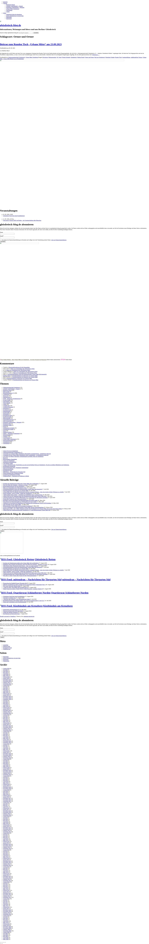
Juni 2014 (5, 852)
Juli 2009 (5, 933)
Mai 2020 (5, 763)
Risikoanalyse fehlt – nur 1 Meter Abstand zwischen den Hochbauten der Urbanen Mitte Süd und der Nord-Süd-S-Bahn (32, 508)
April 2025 (5, 691)
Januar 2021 (6, 752)
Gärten (8, 11)
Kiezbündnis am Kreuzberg (58, 605)
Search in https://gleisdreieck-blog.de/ (9, 32)
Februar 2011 (6, 907)
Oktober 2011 (6, 896)
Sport (4, 430)
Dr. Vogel (59, 57)
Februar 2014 (6, 858)
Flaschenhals (6, 401)
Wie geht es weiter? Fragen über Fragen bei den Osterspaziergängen (19, 575)
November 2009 (7, 928)
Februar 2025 (6, 693)
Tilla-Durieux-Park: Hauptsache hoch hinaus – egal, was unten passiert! (20, 566)
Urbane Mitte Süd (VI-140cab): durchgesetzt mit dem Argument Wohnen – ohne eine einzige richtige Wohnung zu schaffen (33, 492)
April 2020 (5, 764)
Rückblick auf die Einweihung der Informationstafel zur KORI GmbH (20, 500)
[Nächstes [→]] (2, 943)
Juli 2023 (5, 716)
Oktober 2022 (6, 728)
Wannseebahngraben (8, 440)
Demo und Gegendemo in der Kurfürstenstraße (14, 602)
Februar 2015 (6, 841)
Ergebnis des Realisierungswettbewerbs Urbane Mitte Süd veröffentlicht (20, 483)
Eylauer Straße (6, 400)
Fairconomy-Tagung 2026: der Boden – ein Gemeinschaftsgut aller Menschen (22, 220)
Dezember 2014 (7, 844)
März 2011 (5, 905)
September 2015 (7, 831)
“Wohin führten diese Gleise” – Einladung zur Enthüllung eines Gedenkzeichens (23, 494)
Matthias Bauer (7, 375)
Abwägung (45, 57)
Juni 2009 (5, 935)
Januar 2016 (6, 826)
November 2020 (7, 755)
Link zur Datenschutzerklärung (58, 240)
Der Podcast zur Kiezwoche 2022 (11, 613)
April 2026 (5, 674)
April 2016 (5, 822)
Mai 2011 (5, 903)
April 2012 (5, 887)
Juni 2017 (5, 804)
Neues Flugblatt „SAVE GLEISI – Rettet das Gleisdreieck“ (17, 493)
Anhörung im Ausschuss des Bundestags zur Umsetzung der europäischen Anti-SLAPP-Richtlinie (27, 503)
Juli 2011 (5, 900)
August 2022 (6, 731)
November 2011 (7, 894)
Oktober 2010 (6, 912)
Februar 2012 (6, 890)
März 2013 (5, 872)
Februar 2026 (6, 677)
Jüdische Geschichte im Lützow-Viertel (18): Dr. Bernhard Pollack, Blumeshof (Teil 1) (24, 584)
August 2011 (6, 898)
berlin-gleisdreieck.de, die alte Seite (15, 16)
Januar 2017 (6, 809)
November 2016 (7, 812)
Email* (1, 236)
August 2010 (6, 915)
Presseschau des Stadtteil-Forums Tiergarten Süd (15, 583)
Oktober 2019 (6, 773)
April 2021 (5, 748)
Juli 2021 (5, 745)
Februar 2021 (6, 751)
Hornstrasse (6, 408)
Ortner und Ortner (89, 57)
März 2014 (5, 857)
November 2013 (7, 862)
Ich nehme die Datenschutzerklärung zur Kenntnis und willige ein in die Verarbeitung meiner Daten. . (34, 240)
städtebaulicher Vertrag (136, 57)
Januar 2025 (6, 695)
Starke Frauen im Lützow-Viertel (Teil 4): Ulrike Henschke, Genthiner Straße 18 (23, 588)
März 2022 (5, 738)
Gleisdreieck (74, 57)
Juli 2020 (5, 760)
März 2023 (5, 721)
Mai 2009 (5, 936)
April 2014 (5, 855)
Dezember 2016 (7, 811)
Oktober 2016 (6, 813)
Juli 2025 (5, 686)
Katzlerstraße (6, 412)
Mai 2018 (5, 792)
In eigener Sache (7, 409)
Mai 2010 (5, 919)
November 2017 (7, 799)
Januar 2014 (6, 859)
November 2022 (7, 727)
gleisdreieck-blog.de (10, 25)
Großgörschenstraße (8, 407)
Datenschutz (6, 661)
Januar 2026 (6, 678)
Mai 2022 (5, 735)
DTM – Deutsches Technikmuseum (12, 398)
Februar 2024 (6, 707)
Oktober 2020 (6, 756)
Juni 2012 (5, 884)
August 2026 (6, 668)
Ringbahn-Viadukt (110, 57)
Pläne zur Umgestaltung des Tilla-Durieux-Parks (23, 368)
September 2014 (7, 848)
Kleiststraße (6, 414)
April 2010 (5, 921)
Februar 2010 (6, 924)
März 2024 (5, 706)
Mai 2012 (5, 886)
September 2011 (7, 897)
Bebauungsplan (52, 57)
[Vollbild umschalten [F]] (3, 942)
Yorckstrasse (9, 10)
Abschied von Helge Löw (9, 597)
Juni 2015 (5, 836)
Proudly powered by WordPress (8, 616)
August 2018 (6, 790)
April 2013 (5, 871)
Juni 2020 (5, 762)
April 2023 (5, 720)
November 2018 (7, 788)
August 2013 (6, 866)
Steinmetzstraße (7, 435)
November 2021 (7, 741)
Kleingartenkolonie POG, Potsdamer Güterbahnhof (15, 467)
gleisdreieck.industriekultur (9, 462)
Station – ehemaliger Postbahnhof (11, 433)
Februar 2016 (6, 824)
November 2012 (7, 877)
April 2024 (5, 704)
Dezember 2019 (7, 770)
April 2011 (5, 904)
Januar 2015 (6, 843)
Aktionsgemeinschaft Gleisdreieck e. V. (12, 452)
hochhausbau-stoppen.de (9, 466)
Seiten (4, 13)
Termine (5, 436)
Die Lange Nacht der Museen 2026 (11, 586)
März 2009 (5, 939)
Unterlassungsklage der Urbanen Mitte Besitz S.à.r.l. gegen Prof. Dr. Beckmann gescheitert (25, 497)
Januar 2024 (6, 709)
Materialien (9, 17)
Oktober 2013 (6, 864)
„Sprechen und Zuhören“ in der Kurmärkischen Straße (16, 599)
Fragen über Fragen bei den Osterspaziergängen (15, 499)
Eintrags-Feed (6, 646)
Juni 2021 (5, 746)
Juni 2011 (5, 901)
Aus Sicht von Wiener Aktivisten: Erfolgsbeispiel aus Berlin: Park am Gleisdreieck (23, 456)
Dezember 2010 (7, 910)
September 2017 (7, 801)
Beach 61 (5, 458)
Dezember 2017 (7, 798)
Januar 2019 (6, 785)
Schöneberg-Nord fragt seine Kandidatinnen (14, 596)
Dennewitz (5, 396)
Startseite (5, 2)
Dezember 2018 (7, 787)
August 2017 (6, 802)
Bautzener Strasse (10, 4)
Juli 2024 (5, 700)
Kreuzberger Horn (7, 415)
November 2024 (7, 697)
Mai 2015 (5, 837)
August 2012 (6, 882)
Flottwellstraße (6, 403)
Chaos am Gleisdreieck (8, 460)
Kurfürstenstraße (7, 416)
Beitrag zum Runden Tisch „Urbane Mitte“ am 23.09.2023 (31, 44)
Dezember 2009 (7, 926)
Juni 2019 (5, 778)
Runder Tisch (118, 57)
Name (1, 521)
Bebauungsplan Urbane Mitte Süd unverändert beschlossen (17, 506)
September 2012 (7, 880)
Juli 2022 (5, 732)
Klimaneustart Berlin (8, 469)
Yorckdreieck (6, 442)
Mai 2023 (5, 718)
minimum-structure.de (29, 616)
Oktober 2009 (6, 929)
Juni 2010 (5, 918)
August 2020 (6, 759)
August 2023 (6, 714)
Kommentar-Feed (7, 647)
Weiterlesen (95, 54)
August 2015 (6, 833)
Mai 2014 (5, 854)
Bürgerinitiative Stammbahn (10, 459)
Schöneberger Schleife (8, 428)
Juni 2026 (5, 671)
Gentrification (6, 405)
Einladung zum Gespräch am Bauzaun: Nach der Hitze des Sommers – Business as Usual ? (25, 564)
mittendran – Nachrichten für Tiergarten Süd (86, 579)
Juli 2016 (5, 817)
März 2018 (5, 794)
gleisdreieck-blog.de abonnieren (14, 14)
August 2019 (6, 776)
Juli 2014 (5, 851)
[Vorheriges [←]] (0, 943)
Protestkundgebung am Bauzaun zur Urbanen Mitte (25, 375)
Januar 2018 (6, 797)
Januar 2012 (6, 891)
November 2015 (7, 829)
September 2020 (7, 757)
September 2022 (7, 730)
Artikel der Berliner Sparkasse (10, 612)
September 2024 (7, 699)
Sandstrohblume (126, 57)
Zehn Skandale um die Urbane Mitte (12, 504)
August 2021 (6, 744)
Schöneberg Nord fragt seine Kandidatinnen (14, 215)
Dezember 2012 (7, 876)
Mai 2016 (5, 820)
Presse (4, 426)
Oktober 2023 (6, 711)
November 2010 (7, 911)
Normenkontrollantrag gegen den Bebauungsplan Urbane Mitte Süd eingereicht (27, 374)
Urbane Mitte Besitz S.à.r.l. (9, 58)
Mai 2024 (5, 703)
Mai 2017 (5, 805)
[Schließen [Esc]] (0, 942)
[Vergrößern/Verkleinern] (5, 942)
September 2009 (7, 931)
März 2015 (5, 840)
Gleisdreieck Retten (45, 559)
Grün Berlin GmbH (8, 463)
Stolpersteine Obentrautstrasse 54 (11, 609)
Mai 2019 (5, 780)
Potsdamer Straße (7, 425)
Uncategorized (6, 437)
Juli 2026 (5, 670)
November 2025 (7, 681)
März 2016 (5, 823)
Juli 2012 (5, 883)
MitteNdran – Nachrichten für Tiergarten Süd (14, 472)
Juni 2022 (5, 734)
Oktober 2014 (6, 847)
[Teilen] (2, 942)
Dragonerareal (6, 397)
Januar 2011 (6, 908)
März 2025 (5, 692)
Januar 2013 (6, 875)
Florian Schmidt (66, 57)
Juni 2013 (5, 868)
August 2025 (6, 685)
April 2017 (5, 806)
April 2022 (5, 737)
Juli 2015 (5, 834)
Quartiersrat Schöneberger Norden (11, 474)
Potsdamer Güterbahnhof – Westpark (15, 7)
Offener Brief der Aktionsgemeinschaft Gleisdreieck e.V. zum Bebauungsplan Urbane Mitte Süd (26, 510)
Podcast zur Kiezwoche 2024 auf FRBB (13, 611)
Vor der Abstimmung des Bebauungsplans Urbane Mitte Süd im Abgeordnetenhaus (23, 507)
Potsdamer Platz (7, 423)
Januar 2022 (6, 739)
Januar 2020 (6, 769)
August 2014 (6, 850)
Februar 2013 (6, 873)
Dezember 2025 (7, 679)
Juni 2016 (5, 819)
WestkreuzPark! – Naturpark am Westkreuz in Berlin (16, 476)
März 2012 (5, 889)
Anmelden (5, 645)
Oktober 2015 (6, 830)
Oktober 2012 (6, 879)
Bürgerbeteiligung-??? (8, 393)
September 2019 (7, 774)
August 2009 (6, 932)
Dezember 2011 (7, 893)
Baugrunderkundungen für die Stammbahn (19, 367)
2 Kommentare (20, 58)
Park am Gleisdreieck (99, 57)
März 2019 (5, 783)
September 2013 (7, 865)
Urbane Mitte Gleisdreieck (12, 9)
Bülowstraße (6, 391)
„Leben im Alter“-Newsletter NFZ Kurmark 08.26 (15, 587)
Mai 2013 (5, 869)
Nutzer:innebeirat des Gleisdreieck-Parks (13, 473)
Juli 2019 (5, 777)
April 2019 (5, 781)
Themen (5, 3)
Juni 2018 (5, 791)
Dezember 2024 (7, 696)
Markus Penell (80, 57)
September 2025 (7, 684)
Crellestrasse (6, 394)
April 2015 (5, 838)
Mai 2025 (5, 689)
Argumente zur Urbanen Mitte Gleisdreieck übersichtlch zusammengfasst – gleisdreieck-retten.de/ (27, 453)
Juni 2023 (5, 717)
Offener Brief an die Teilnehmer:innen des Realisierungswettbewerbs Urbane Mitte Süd (24, 496)
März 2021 (5, 749)
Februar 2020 (6, 767)
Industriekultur (6, 411)
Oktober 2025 (6, 682)
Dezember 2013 (7, 861)
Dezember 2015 (7, 827)
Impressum (9, 18)
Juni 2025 (5, 688)
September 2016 (7, 815)
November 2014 (7, 845)
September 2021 (7, 742)
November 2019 (7, 771)
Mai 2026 (5, 672)
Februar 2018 (6, 795)
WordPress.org (6, 649)
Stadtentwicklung (7, 432)
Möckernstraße (6, 418)
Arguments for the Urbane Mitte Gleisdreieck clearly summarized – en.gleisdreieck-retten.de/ (26, 455)
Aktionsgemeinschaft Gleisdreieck (16, 57)
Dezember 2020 (7, 753)
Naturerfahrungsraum (8, 419)
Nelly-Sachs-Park (7, 421)
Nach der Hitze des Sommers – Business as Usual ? (15, 485)
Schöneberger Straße (8, 429)
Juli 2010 (5, 917)
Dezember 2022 (7, 725)
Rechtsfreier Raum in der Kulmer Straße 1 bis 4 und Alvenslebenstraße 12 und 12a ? (23, 600)
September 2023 (7, 713)
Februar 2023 (6, 723)
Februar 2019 (6, 784)
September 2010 (7, 914)
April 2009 (5, 937)
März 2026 (5, 675)
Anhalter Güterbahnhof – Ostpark (14, 6)
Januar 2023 (6, 724)
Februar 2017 (6, 808)
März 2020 (5, 766)
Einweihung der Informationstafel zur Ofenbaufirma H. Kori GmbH (19, 501)
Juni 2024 (5, 702)
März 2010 (5, 922)
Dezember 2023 (7, 710)
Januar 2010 (6, 925)
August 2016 (6, 816)
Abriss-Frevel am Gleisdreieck (10, 451)
